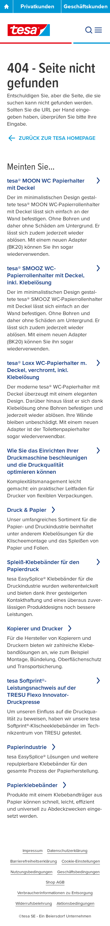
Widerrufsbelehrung (34, 903)
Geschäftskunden (86, 6)
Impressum (33, 850)
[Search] (89, 30)
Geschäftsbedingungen (78, 871)
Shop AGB (55, 882)
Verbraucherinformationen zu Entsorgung (55, 892)
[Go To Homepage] (6, 6)
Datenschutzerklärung (67, 850)
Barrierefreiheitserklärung (33, 861)
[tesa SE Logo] (28, 30)
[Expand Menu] (98, 30)
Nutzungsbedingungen (32, 871)
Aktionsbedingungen (75, 903)
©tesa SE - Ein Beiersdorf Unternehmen (55, 916)
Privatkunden (37, 6)
